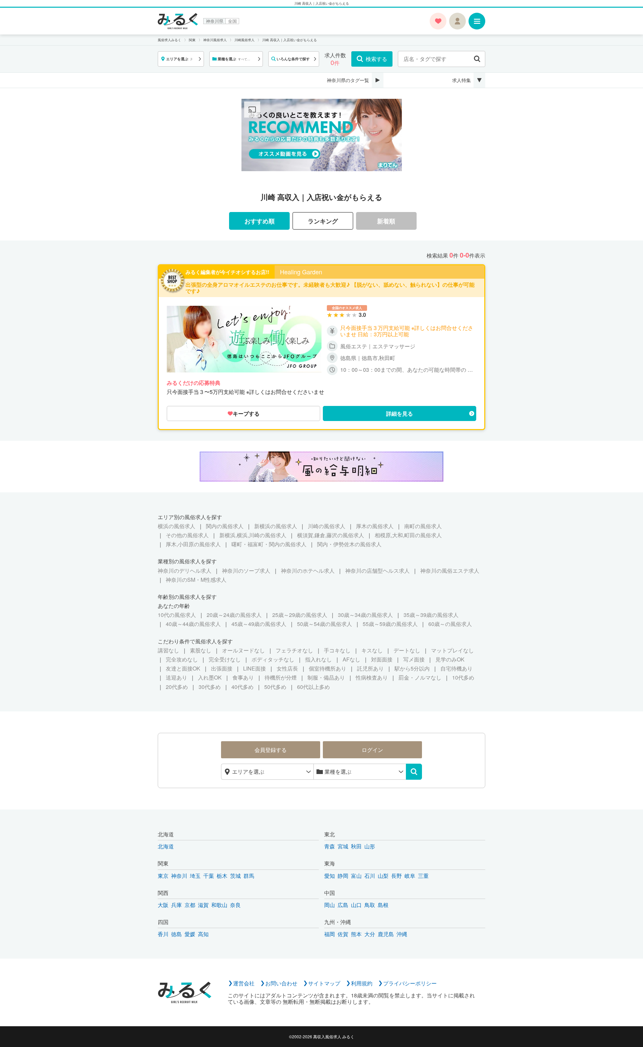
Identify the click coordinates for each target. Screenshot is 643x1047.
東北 (329, 834)
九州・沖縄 (337, 922)
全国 (232, 21)
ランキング (323, 221)
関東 (163, 863)
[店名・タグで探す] (477, 59)
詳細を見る (399, 413)
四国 (163, 922)
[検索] (414, 772)
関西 (163, 893)
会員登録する (271, 750)
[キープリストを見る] (438, 21)
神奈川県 (214, 21)
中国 (329, 893)
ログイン (372, 750)
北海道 (166, 834)
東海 (329, 863)
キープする (246, 413)
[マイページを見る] (457, 21)
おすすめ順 (259, 221)
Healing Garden (301, 272)
